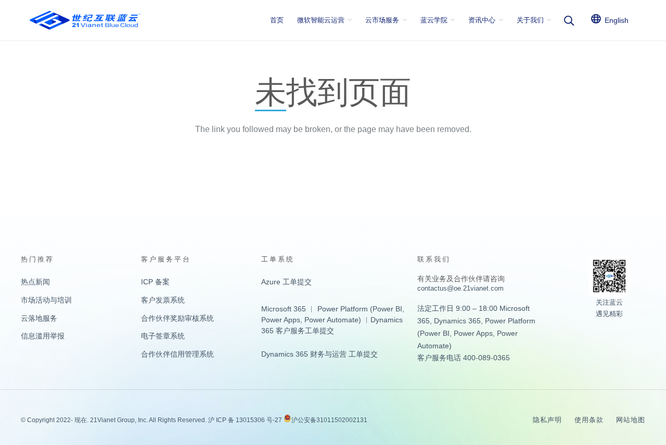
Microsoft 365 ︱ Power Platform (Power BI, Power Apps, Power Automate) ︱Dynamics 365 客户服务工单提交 (332, 320)
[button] (569, 20)
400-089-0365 (486, 358)
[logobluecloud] (85, 20)
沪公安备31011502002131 (329, 420)
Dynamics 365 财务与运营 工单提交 (319, 354)
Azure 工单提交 (286, 282)
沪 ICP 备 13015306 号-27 (245, 420)
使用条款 (589, 420)
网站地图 (630, 420)
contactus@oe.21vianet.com (460, 288)
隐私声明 (547, 420)
